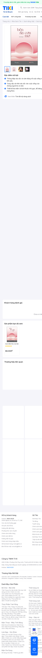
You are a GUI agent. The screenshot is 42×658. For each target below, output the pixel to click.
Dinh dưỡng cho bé (11, 595)
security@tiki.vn (17, 546)
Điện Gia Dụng (7, 650)
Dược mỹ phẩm (18, 646)
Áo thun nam (33, 603)
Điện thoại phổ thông (11, 626)
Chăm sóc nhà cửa (13, 619)
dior (9, 576)
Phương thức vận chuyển (9, 531)
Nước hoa (9, 645)
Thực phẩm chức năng (12, 636)
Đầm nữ (35, 590)
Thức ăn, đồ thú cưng (11, 617)
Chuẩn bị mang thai (11, 600)
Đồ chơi (21, 590)
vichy (21, 578)
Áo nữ (30, 590)
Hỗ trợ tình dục (17, 645)
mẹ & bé (37, 12)
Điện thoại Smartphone (9, 625)
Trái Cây (4, 607)
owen (34, 576)
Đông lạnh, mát (14, 610)
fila (25, 578)
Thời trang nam (34, 601)
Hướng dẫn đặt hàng (8, 528)
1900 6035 (10, 567)
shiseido (4, 578)
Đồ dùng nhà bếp (7, 653)
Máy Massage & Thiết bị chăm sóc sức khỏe (14, 639)
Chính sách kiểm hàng (8, 533)
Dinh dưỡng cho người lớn (13, 597)
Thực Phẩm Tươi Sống (10, 604)
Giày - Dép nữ (34, 617)
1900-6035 (10, 518)
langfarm (11, 578)
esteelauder (15, 576)
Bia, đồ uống (8, 613)
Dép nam (38, 633)
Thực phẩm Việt (18, 608)
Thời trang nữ (34, 588)
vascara (4, 576)
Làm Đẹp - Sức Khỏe (9, 632)
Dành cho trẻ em (11, 615)
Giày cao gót (33, 620)
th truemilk (23, 576)
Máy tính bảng (10, 628)
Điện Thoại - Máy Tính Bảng (12, 622)
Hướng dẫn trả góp (7, 538)
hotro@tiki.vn (17, 544)
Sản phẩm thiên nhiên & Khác (12, 640)
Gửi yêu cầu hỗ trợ (7, 525)
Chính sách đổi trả (7, 536)
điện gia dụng (23, 12)
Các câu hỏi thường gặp (9, 523)
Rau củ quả (8, 608)
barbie (30, 576)
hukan (17, 578)
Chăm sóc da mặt (7, 634)
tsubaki (29, 578)
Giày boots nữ (36, 623)
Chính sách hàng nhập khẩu (10, 541)
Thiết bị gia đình (18, 653)
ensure (39, 576)
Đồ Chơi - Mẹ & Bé (8, 588)
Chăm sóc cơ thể (11, 638)
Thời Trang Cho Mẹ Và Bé (9, 590)
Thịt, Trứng (11, 607)
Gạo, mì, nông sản (11, 612)
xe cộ (31, 12)
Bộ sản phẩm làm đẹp (13, 645)
